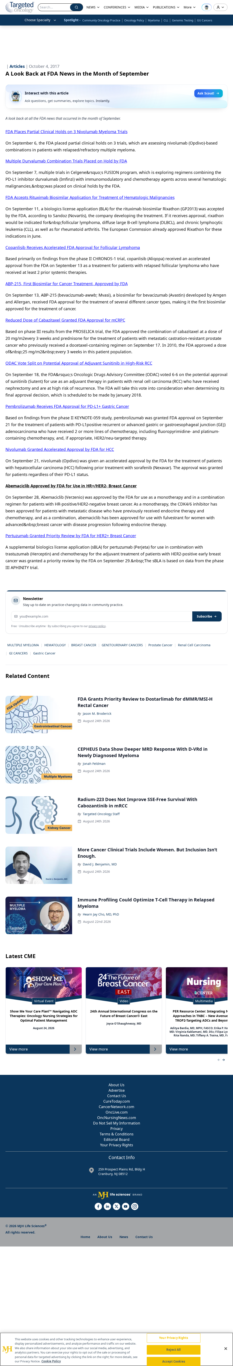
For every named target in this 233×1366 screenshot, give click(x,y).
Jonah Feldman (94, 763)
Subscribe (204, 616)
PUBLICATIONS (164, 7)
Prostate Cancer (160, 645)
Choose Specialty (37, 20)
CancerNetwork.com (116, 1106)
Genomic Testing (182, 20)
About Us (116, 1084)
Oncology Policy (134, 20)
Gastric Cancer (44, 653)
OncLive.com (117, 1112)
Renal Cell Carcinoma (194, 645)
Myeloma (154, 20)
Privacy (116, 1128)
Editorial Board (116, 1139)
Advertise (117, 1090)
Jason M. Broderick (97, 713)
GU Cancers (204, 20)
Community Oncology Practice (101, 20)
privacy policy (97, 626)
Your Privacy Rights (116, 1144)
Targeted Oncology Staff (101, 814)
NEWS (91, 7)
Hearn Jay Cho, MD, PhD (101, 914)
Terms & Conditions (117, 1134)
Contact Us (116, 1095)
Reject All (173, 1350)
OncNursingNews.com (116, 1117)
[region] (116, 1349)
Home (85, 1237)
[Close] (226, 1349)
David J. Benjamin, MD (100, 864)
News (123, 1237)
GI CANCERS (18, 653)
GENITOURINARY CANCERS (122, 645)
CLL (166, 20)
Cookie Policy (51, 1361)
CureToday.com (116, 1101)
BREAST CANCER (83, 645)
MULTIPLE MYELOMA (23, 645)
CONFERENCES (115, 7)
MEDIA (139, 7)
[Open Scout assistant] (207, 7)
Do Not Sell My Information (116, 1123)
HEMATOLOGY (55, 645)
